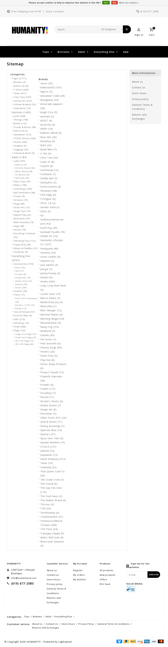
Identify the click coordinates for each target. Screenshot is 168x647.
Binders (20, 82)
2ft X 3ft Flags (24, 341)
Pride (20, 326)
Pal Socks (48, 339)
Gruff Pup (49, 227)
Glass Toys (22, 181)
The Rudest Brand (53, 500)
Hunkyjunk (49, 248)
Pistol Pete (49, 355)
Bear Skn (48, 137)
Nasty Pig (49, 326)
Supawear (49, 454)
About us (137, 81)
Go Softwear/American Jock (52, 219)
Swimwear (22, 134)
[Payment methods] (160, 641)
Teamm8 (48, 467)
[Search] (127, 29)
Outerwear (22, 108)
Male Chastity (23, 222)
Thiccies (47, 504)
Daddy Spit (49, 178)
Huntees (48, 252)
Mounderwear (50, 322)
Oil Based (22, 174)
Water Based (23, 171)
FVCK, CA (48, 203)
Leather (20, 291)
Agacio (46, 91)
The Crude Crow (52, 479)
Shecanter (48, 413)
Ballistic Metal (51, 132)
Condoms (21, 252)
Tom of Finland (24, 312)
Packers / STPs (25, 305)
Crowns (20, 274)
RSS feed (105, 584)
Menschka (48, 306)
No (114, 3)
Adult (81, 51)
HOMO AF (49, 236)
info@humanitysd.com (23, 578)
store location (55, 11)
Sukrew (47, 450)
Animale (47, 116)
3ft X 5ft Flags (24, 344)
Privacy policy (140, 99)
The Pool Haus (51, 496)
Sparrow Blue (51, 430)
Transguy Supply (52, 533)
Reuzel (47, 397)
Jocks (19, 116)
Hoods (20, 229)
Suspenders (23, 277)
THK (45, 508)
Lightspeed (65, 641)
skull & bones (51, 421)
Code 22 (47, 161)
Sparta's (48, 434)
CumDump (49, 170)
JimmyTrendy (50, 273)
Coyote (46, 165)
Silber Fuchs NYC (53, 417)
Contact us (138, 87)
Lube (19, 161)
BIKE (46, 145)
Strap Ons (22, 207)
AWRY (46, 128)
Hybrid (20, 164)
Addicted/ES (51, 87)
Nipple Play (22, 215)
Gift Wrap (21, 323)
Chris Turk (49, 157)
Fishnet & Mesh (25, 104)
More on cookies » (129, 3)
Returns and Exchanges (139, 116)
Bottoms (64, 51)
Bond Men (48, 149)
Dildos (20, 185)
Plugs (19, 203)
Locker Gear (50, 293)
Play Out (47, 360)
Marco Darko (50, 298)
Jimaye (46, 269)
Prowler (47, 384)
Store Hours (139, 93)
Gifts (19, 319)
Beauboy (47, 141)
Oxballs (47, 335)
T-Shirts (21, 89)
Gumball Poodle (52, 232)
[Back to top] (158, 637)
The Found (48, 483)
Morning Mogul (52, 318)
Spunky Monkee (52, 442)
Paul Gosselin (50, 343)
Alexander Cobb (52, 95)
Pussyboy (48, 392)
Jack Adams (49, 264)
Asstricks (47, 124)
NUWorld (47, 331)
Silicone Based (25, 168)
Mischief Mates (51, 314)
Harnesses (23, 100)
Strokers (21, 200)
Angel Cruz (48, 112)
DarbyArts (48, 182)
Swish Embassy (53, 459)
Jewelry (21, 284)
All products (106, 570)
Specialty (22, 178)
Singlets (20, 145)
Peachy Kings (51, 347)
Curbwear (48, 174)
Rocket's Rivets (51, 401)
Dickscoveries (50, 186)
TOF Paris (49, 529)
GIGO (45, 211)
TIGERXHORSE (51, 516)
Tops (45, 51)
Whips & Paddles (26, 248)
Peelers (47, 351)
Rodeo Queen (50, 405)
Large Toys (22, 211)
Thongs (21, 119)
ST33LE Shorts (25, 138)
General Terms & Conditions (142, 106)
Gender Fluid (50, 207)
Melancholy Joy (51, 302)
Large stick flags (25, 334)
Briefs (20, 123)
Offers (103, 579)
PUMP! (47, 388)
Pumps (19, 196)
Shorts (20, 142)
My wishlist (79, 579)
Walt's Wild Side (52, 537)
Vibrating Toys (25, 240)
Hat (19, 271)
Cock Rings (23, 188)
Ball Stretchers (24, 192)
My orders (79, 574)
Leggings (21, 149)
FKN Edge (48, 194)
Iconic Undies (50, 256)
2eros (46, 83)
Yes (106, 3)
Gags (19, 226)
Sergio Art (48, 409)
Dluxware (48, 190)
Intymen (47, 260)
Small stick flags (25, 337)
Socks (21, 287)
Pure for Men (23, 315)
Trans (19, 294)
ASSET (46, 120)
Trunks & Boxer (25, 127)
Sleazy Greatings (52, 426)
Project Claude (52, 372)
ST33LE (48, 446)
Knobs (47, 281)
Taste (46, 463)
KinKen (46, 277)
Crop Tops (22, 97)
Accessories (23, 264)
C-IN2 (45, 153)
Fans (20, 267)
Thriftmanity (49, 512)
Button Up (21, 86)
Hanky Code (23, 281)
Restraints (22, 218)
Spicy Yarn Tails (51, 438)
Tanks (20, 93)
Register (78, 570)
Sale (126, 51)
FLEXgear (48, 198)
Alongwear (49, 99)
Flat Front (21, 130)
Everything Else (104, 51)
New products (108, 574)
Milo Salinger (51, 310)
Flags (19, 330)
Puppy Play (22, 244)
